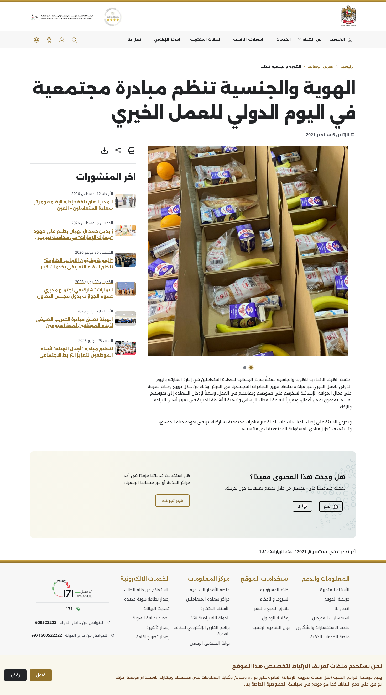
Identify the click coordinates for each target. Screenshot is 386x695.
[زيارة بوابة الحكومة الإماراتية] (345, 15)
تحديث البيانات (156, 609)
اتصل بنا (135, 39)
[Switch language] (36, 40)
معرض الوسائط (320, 66)
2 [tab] (244, 367)
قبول (40, 675)
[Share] (118, 150)
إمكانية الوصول (276, 618)
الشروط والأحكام (275, 599)
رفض (15, 675)
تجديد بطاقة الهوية (151, 618)
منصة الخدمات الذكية (330, 637)
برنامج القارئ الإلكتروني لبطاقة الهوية (201, 630)
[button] (74, 40)
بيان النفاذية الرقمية (271, 627)
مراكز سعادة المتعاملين (208, 599)
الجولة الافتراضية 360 (210, 618)
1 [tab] (251, 367)
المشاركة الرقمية (249, 39)
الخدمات (283, 39)
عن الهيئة (311, 39)
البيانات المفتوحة (206, 39)
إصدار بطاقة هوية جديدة (147, 599)
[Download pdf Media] (104, 150)
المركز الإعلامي (168, 39)
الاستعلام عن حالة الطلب (147, 590)
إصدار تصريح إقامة (153, 637)
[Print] (132, 150)
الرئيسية (348, 66)
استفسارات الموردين (331, 618)
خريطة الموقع (337, 599)
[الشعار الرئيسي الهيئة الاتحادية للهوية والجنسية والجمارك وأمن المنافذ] (61, 17)
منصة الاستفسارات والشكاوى (323, 627)
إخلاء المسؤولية (275, 590)
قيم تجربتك (172, 500)
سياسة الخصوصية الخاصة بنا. (273, 684)
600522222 (45, 622)
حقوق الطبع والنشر (272, 609)
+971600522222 (46, 635)
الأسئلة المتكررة (335, 590)
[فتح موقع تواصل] (73, 588)
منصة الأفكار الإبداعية (210, 590)
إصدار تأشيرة (158, 627)
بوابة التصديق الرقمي (210, 643)
